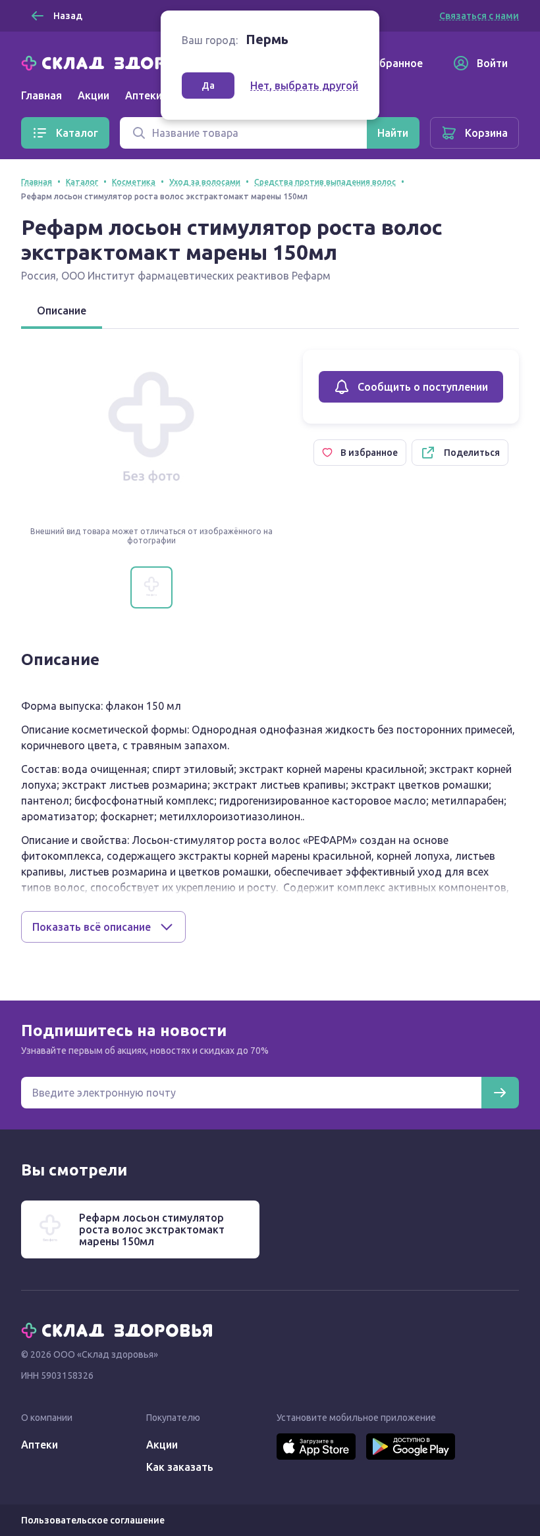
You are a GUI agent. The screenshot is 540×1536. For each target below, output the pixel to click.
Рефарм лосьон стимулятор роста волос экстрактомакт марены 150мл (152, 1229)
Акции (93, 95)
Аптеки (39, 1444)
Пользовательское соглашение (93, 1520)
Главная (41, 95)
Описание (61, 310)
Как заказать (179, 1467)
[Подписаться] (500, 1092)
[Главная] (120, 62)
